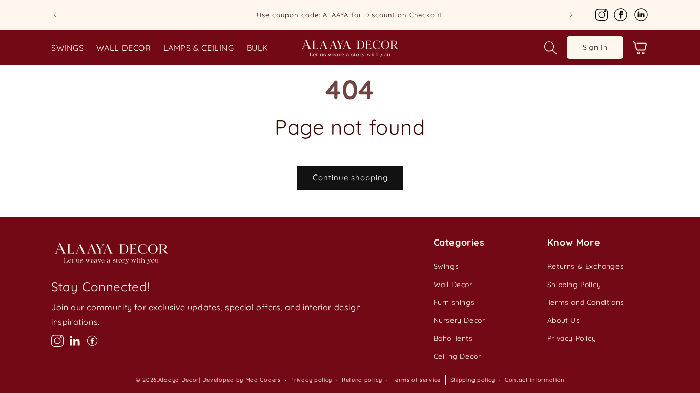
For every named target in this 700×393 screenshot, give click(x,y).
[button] (550, 47)
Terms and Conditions (585, 302)
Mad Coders (263, 379)
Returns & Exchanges (585, 266)
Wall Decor (453, 284)
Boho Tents (453, 338)
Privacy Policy (571, 338)
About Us (563, 320)
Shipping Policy (574, 284)
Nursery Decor (459, 320)
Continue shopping (350, 177)
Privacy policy (311, 379)
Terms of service (416, 379)
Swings (446, 266)
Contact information (534, 379)
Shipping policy (473, 379)
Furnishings (454, 302)
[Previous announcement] (55, 15)
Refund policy (362, 379)
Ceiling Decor (457, 356)
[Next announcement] (571, 15)
